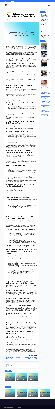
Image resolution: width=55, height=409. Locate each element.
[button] (48, 5)
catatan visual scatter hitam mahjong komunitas (45, 106)
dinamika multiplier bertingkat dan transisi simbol (45, 109)
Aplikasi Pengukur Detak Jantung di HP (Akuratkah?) (45, 23)
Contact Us (25, 5)
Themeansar (19, 407)
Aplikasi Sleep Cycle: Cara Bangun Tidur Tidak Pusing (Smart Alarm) (45, 36)
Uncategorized (8, 375)
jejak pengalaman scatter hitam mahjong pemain (45, 111)
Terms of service (43, 5)
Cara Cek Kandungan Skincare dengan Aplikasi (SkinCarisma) (45, 27)
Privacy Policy (36, 5)
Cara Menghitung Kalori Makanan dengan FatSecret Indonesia (30, 358)
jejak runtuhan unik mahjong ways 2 (44, 114)
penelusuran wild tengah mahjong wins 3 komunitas (45, 116)
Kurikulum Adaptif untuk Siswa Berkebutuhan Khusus (45, 87)
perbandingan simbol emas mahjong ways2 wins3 (45, 104)
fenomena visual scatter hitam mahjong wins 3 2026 (44, 98)
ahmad (14, 365)
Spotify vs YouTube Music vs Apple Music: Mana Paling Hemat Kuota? (45, 15)
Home (18, 5)
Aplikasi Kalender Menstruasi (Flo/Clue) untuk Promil (44, 19)
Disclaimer (30, 5)
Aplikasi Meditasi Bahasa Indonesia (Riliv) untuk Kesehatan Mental (13, 358)
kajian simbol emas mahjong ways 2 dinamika (45, 101)
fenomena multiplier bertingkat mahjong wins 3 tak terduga (45, 96)
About (21, 5)
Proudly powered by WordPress (8, 407)
